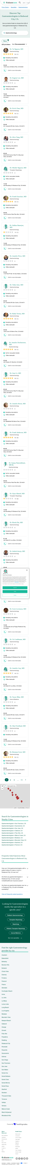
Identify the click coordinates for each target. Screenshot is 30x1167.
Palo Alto (4, 1034)
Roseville (4, 1050)
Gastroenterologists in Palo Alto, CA (12, 833)
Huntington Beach (7, 991)
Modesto (4, 1014)
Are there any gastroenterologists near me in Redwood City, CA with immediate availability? (14, 887)
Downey (4, 975)
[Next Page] (25, 779)
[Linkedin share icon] (22, 1159)
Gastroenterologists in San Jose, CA (12, 828)
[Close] (27, 570)
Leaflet (15, 807)
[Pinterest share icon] (27, 1159)
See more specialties (13, 938)
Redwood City (6, 1043)
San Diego (5, 1060)
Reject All (15, 587)
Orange (4, 1027)
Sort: (18, 44)
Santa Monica (6, 1083)
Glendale (4, 988)
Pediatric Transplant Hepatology (16, 928)
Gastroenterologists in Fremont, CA (12, 845)
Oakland (4, 1024)
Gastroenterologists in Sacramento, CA (13, 826)
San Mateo (5, 1070)
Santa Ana (5, 1073)
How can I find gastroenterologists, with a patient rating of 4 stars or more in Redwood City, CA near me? (14, 870)
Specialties (13, 7)
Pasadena (5, 1037)
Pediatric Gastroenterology (15, 915)
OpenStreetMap (21, 807)
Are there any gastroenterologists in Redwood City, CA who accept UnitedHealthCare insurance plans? (12, 879)
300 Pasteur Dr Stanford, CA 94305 (12, 362)
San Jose (4, 1066)
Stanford (4, 1089)
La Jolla (4, 997)
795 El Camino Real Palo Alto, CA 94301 (14, 214)
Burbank (4, 968)
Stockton (4, 1092)
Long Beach (5, 1007)
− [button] (2, 788)
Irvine (3, 994)
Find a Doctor (5, 7)
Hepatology (16, 924)
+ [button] (2, 786)
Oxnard (4, 1030)
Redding (4, 1040)
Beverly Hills (5, 965)
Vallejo (4, 1102)
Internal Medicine (16, 933)
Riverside (4, 1047)
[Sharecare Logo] (12, 2)
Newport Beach (6, 1020)
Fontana (4, 978)
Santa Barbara (6, 1076)
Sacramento (5, 1053)
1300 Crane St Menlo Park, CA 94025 (13, 67)
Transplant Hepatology (15, 919)
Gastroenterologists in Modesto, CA (12, 838)
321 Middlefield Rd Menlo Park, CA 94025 (14, 421)
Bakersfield (5, 958)
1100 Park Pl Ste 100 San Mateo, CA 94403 (15, 273)
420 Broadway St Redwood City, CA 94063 (14, 185)
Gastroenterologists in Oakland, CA (12, 831)
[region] (15, 583)
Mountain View (6, 1017)
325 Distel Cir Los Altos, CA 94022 (12, 540)
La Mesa (4, 1001)
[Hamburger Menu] (4, 2)
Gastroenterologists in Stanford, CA (12, 842)
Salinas (4, 1056)
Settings (15, 595)
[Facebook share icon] (16, 1159)
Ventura (4, 1106)
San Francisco (6, 1063)
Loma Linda (5, 1004)
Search (20, 2)
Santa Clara (5, 1079)
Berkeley (4, 961)
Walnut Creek (6, 1109)
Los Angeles (5, 1011)
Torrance (4, 1099)
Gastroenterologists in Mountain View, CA (14, 840)
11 (22, 780)
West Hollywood (6, 1112)
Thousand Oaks (6, 1096)
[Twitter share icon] (24, 1159)
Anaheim (4, 955)
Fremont (4, 981)
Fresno (4, 984)
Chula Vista (5, 971)
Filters (5, 41)
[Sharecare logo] (15, 1157)
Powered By (10, 1124)
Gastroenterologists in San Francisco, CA (14, 823)
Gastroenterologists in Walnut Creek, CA (14, 835)
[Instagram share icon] (19, 1159)
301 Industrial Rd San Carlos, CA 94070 (13, 126)
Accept (15, 591)
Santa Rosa (5, 1086)
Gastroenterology (23, 7)
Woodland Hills (6, 1115)
